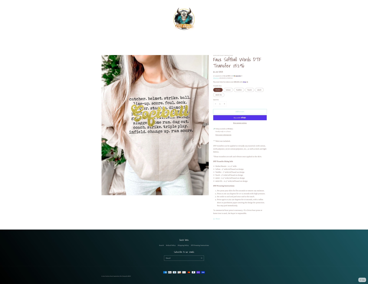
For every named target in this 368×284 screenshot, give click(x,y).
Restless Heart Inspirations (112, 276)
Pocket (218, 90)
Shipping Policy (183, 245)
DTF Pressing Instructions (200, 245)
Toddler (239, 90)
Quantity (216, 100)
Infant (228, 90)
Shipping (216, 78)
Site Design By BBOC (125, 276)
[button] (103, 19)
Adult (259, 90)
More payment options (240, 123)
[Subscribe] (201, 258)
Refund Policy (171, 245)
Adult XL (219, 95)
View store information (223, 135)
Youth (249, 90)
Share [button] (218, 219)
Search (161, 245)
